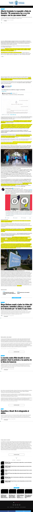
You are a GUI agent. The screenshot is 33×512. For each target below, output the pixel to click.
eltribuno (5, 20)
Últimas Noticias (12, 507)
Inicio (8, 507)
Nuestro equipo (17, 507)
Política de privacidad (23, 507)
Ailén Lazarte (6, 316)
